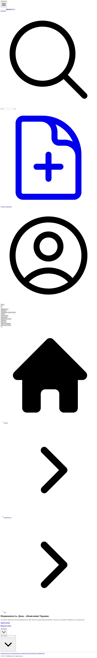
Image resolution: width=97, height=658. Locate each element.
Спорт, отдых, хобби (6, 325)
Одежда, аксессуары (6, 318)
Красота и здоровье (5, 323)
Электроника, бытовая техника (8, 312)
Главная (6, 422)
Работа (2, 314)
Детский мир (4, 317)
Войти (2, 304)
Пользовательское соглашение (8, 653)
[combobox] (8, 109)
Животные (3, 320)
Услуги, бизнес (4, 315)
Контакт (42, 653)
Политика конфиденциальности (24, 653)
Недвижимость (4, 309)
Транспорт (3, 310)
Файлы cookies (36, 653)
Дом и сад (3, 322)
